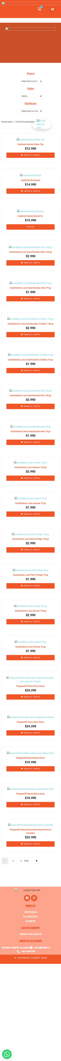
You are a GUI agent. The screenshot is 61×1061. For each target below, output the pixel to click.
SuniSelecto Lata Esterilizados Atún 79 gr (30, 288)
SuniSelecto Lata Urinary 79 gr (30, 646)
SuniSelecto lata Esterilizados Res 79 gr (30, 431)
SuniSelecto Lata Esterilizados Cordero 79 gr (30, 359)
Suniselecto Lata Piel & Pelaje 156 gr (30, 539)
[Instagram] (34, 898)
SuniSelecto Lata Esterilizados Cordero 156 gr (30, 324)
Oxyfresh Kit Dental (30, 180)
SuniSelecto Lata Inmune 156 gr (30, 467)
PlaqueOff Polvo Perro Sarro (30, 686)
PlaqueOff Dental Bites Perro (30, 758)
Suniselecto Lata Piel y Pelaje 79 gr (30, 575)
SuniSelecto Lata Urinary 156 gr (30, 611)
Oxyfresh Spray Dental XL (30, 216)
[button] (52, 9)
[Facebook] (27, 898)
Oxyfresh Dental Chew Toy (30, 144)
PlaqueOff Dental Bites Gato (30, 793)
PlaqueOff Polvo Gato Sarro (30, 722)
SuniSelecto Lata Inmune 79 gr (30, 503)
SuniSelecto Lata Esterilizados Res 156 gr (30, 395)
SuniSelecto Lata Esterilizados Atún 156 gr (30, 252)
